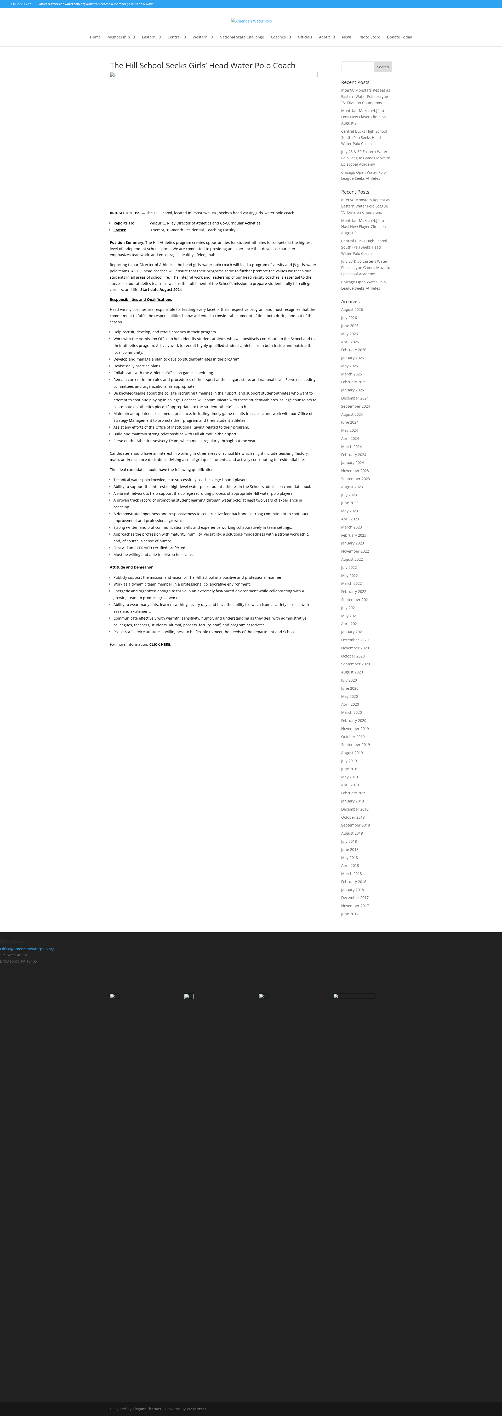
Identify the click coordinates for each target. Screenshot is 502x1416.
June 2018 (349, 849)
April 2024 (350, 438)
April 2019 (350, 784)
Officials (305, 37)
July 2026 (349, 317)
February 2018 (353, 881)
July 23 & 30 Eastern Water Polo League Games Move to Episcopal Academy (365, 158)
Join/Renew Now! (140, 4)
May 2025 (349, 365)
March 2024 (351, 446)
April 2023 (350, 518)
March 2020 (351, 712)
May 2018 (349, 857)
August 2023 (352, 486)
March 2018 (351, 873)
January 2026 (352, 357)
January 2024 (352, 462)
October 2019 (353, 736)
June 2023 (349, 502)
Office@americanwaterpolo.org (27, 948)
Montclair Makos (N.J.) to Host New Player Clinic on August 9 (363, 117)
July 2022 (349, 567)
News (347, 37)
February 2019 (353, 792)
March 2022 (351, 583)
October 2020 (353, 656)
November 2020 (355, 647)
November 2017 (355, 905)
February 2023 (353, 535)
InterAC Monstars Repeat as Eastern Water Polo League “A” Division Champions (365, 96)
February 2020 (353, 720)
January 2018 (352, 889)
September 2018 (355, 825)
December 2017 (355, 897)
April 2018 (350, 865)
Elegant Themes (147, 1408)
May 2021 (349, 615)
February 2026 (353, 349)
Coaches (278, 37)
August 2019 (352, 752)
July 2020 (349, 680)
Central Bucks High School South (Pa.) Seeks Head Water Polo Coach (364, 137)
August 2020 (352, 672)
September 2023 (355, 478)
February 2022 (353, 591)
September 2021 (355, 599)
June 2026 (349, 325)
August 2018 (352, 833)
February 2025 (353, 381)
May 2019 (349, 776)
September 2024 (355, 406)
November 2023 (355, 470)
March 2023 (351, 527)
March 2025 (351, 374)
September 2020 (355, 663)
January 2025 (352, 389)
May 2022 (349, 575)
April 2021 (350, 623)
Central (174, 37)
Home (95, 37)
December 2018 (355, 809)
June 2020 (349, 688)
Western (200, 37)
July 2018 (349, 841)
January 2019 (352, 801)
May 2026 (349, 333)
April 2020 (350, 704)
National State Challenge (242, 37)
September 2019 (355, 744)
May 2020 (349, 696)
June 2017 (349, 913)
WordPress (196, 1408)
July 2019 (349, 760)
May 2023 (349, 510)
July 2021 (349, 607)
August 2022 (352, 559)
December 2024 (355, 398)
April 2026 (350, 341)
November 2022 (355, 551)
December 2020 (355, 639)
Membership (118, 37)
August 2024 (352, 414)
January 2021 (352, 631)
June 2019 (349, 768)
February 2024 (353, 454)
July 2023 (349, 494)
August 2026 (352, 309)
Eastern (149, 37)
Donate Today (399, 37)
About (324, 37)
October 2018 (353, 817)
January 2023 (352, 543)
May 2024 (349, 430)
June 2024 (349, 422)
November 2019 (355, 728)
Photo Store (369, 37)
